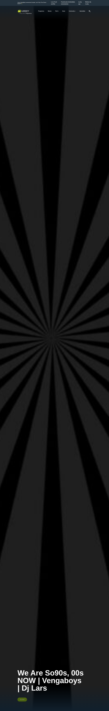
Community (72, 11)
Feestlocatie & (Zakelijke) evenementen (68, 3)
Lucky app (80, 3)
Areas (63, 11)
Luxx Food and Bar (54, 3)
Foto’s (56, 11)
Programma (41, 11)
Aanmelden (82, 11)
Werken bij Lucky (88, 3)
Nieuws (49, 11)
